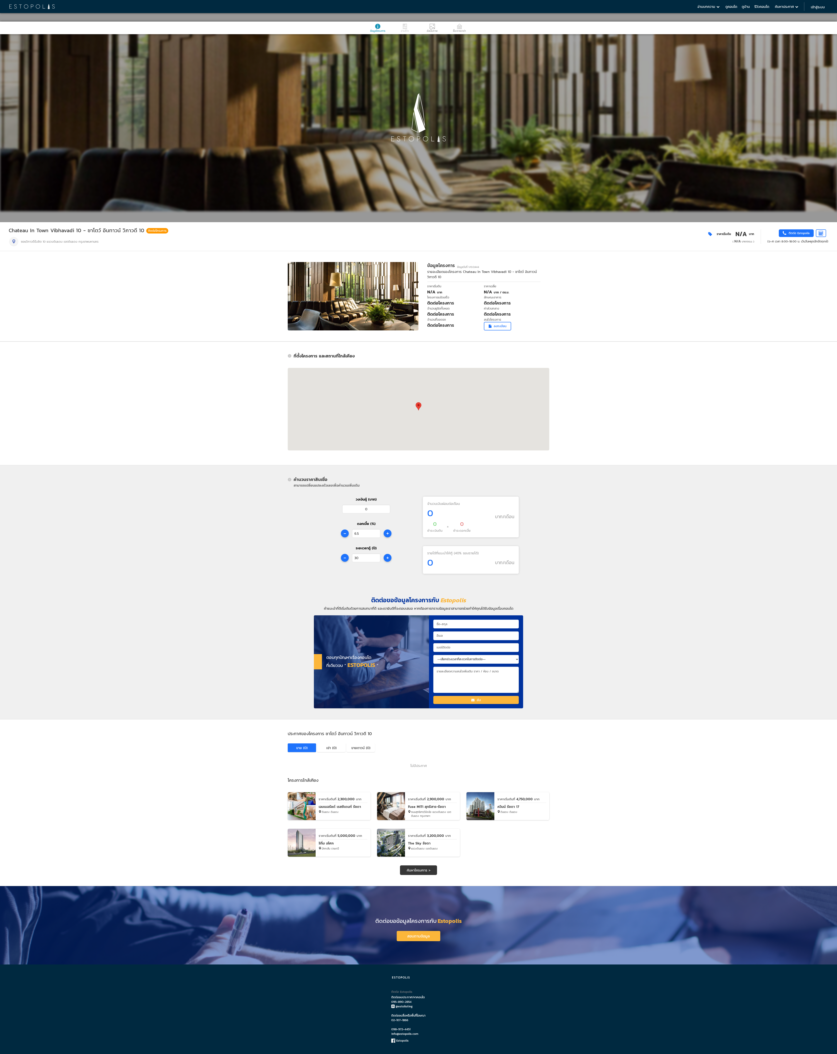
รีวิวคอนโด (761, 6)
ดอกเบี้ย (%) (366, 523)
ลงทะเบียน (500, 326)
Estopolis (402, 1040)
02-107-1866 (399, 1020)
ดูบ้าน (746, 6)
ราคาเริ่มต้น (724, 234)
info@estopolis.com (404, 1034)
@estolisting (404, 1006)
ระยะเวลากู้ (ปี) (366, 548)
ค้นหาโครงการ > (418, 870)
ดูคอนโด (731, 6)
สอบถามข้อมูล (418, 936)
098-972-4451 (400, 1029)
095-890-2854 (401, 1002)
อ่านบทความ (707, 6)
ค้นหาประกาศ (785, 6)
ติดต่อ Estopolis (401, 992)
